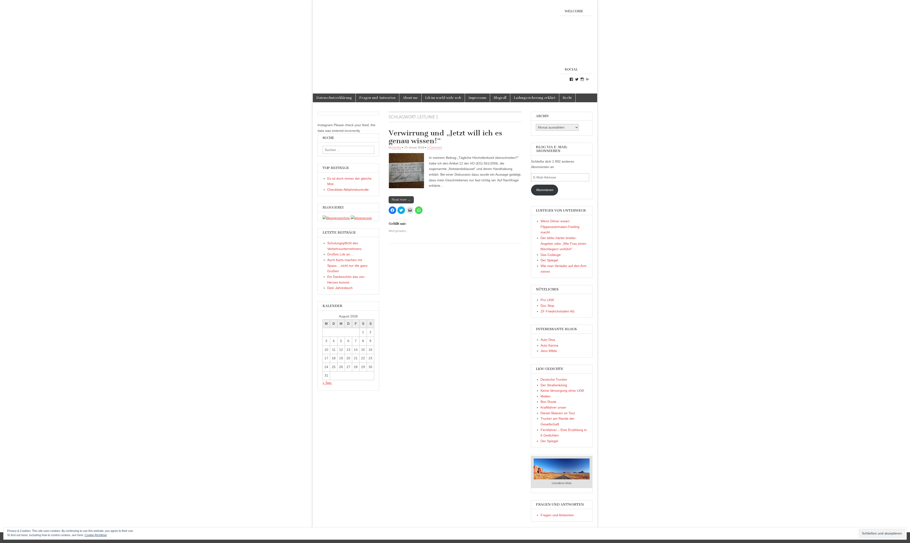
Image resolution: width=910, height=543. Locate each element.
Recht (567, 98)
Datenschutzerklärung (334, 98)
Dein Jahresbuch (340, 288)
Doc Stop (547, 305)
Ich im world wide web (443, 98)
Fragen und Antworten (377, 98)
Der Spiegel (549, 260)
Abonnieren (544, 190)
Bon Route (548, 402)
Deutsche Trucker (554, 379)
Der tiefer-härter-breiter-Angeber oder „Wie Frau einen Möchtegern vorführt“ (563, 243)
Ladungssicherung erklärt (534, 98)
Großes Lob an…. (340, 254)
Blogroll (500, 98)
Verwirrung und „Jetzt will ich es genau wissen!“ (445, 137)
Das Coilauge (551, 255)
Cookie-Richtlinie (96, 535)
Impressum (477, 98)
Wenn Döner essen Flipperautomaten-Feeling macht (560, 226)
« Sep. (327, 383)
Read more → (401, 199)
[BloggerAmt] (336, 218)
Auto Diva (548, 340)
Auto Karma (549, 345)
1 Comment (434, 147)
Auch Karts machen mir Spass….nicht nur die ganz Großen (347, 265)
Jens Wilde (549, 351)
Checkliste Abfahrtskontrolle (348, 189)
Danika (396, 147)
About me (410, 98)
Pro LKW (547, 300)
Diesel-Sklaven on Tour (558, 413)
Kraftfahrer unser (553, 407)
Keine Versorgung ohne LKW (562, 390)
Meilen (546, 396)
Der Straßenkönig (554, 385)
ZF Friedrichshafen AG (558, 311)
